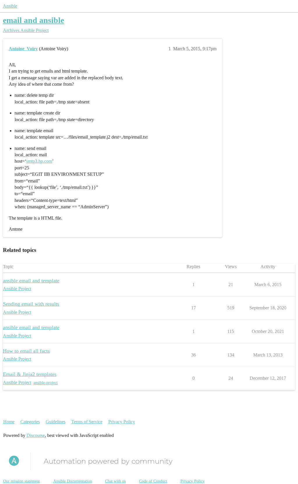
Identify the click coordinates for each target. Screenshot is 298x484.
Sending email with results (31, 304)
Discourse (35, 435)
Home (9, 421)
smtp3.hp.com (39, 161)
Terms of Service (86, 421)
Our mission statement (21, 481)
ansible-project (45, 383)
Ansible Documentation (72, 481)
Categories (30, 421)
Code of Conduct (153, 481)
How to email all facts (26, 351)
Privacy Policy (121, 421)
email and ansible (33, 20)
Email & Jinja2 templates (29, 374)
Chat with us (115, 481)
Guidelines (55, 421)
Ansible (10, 5)
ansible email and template (31, 281)
